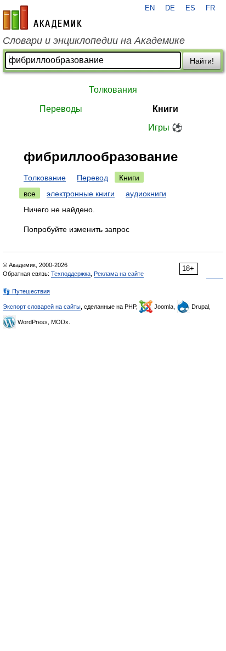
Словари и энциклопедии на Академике (94, 40)
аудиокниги (146, 193)
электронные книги (81, 193)
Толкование (45, 177)
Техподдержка (71, 273)
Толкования (113, 89)
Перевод (92, 177)
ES (190, 8)
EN (150, 8)
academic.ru (42, 17)
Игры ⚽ (165, 127)
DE (170, 8)
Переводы (60, 109)
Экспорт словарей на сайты (42, 306)
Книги (165, 109)
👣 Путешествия (26, 291)
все (30, 193)
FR (210, 8)
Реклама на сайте (119, 273)
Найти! (202, 60)
